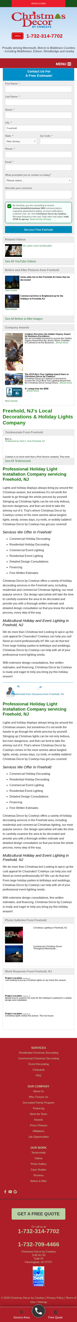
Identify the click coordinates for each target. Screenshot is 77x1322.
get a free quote (38, 1213)
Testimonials (38, 1152)
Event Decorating (38, 1064)
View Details (11, 290)
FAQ (38, 1075)
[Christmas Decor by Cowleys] (38, 1311)
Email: (9, 161)
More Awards (11, 401)
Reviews (38, 1175)
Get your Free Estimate (38, 230)
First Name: (12, 83)
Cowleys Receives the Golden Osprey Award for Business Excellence (47, 335)
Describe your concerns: (19, 188)
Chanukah (39, 1069)
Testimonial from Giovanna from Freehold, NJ (38, 694)
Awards (38, 1119)
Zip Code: (46, 135)
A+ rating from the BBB (37, 388)
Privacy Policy (55, 1297)
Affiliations (38, 1131)
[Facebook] (5, 1192)
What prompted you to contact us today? (28, 174)
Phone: (10, 148)
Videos (39, 1158)
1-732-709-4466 (38, 1244)
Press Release (38, 1125)
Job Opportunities (38, 1136)
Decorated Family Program (38, 1102)
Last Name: (12, 96)
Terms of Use (36, 219)
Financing (38, 1108)
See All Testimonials (18, 460)
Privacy (47, 219)
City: (8, 122)
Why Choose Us (38, 1096)
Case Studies (38, 1169)
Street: (9, 109)
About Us (38, 1091)
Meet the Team (38, 1113)
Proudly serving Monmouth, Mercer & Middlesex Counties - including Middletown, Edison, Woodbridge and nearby (38, 49)
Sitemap (42, 1302)
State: (9, 135)
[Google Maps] (15, 1192)
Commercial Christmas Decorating (38, 1058)
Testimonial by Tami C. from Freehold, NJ (25, 441)
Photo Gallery (39, 1163)
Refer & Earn (38, 3)
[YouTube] (10, 1192)
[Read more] (62, 342)
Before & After (38, 1180)
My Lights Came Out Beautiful (37, 246)
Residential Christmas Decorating (38, 1052)
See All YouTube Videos (20, 261)
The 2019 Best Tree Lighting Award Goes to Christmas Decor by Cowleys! (47, 375)
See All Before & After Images (23, 318)
